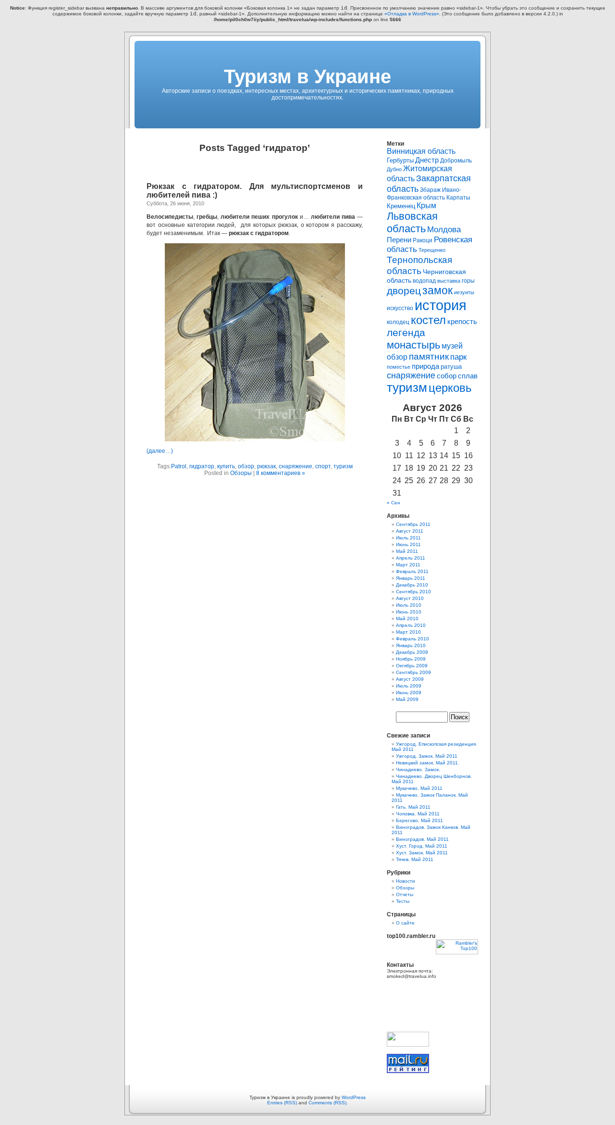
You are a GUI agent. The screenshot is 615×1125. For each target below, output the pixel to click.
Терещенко (431, 250)
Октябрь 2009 (412, 665)
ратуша (451, 366)
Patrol (178, 466)
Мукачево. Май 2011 (419, 788)
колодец (398, 322)
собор (446, 376)
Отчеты (404, 894)
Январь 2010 (411, 645)
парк (458, 357)
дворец (404, 291)
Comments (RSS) (327, 1102)
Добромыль (456, 160)
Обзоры (241, 473)
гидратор (201, 466)
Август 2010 (410, 598)
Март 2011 (408, 564)
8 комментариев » (280, 473)
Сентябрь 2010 (413, 591)
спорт (323, 466)
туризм (343, 466)
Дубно (394, 169)
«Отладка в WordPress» (411, 13)
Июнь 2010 (408, 611)
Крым (426, 205)
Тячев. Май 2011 (414, 859)
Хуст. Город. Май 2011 (421, 846)
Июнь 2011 (408, 544)
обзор (246, 466)
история (441, 305)
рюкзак (266, 466)
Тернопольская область (419, 265)
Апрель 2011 (410, 558)
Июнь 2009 (408, 692)
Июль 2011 (408, 537)
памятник (429, 356)
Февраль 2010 (412, 638)
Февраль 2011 (412, 571)
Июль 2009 (408, 685)
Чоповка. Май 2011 (418, 813)
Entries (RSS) (282, 1102)
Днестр (427, 160)
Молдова (444, 229)
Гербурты (400, 160)
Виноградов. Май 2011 (422, 839)
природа (425, 366)
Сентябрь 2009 (413, 672)
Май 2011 (407, 551)
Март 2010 (408, 632)
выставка (448, 281)
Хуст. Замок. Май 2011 (422, 852)
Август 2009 (410, 679)
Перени (399, 240)
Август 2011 (409, 531)
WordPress (354, 1097)
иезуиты (464, 292)
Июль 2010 (408, 605)
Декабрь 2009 (412, 652)
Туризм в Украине (307, 76)
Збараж (430, 190)
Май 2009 (407, 699)
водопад (424, 280)
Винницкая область (421, 151)
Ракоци (422, 240)
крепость (462, 321)
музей (452, 345)
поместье (398, 367)
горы (468, 280)
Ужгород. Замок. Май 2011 (426, 756)
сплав (468, 376)
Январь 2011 (410, 578)
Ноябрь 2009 (411, 659)
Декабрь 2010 (412, 585)
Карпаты (458, 197)
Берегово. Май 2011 (419, 820)
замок (437, 290)
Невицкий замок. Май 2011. (427, 762)
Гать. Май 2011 (413, 807)
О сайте (405, 922)
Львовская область (412, 222)
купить (226, 466)
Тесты (402, 901)
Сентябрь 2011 (413, 524)
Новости (405, 881)
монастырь (413, 345)
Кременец (401, 206)
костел (428, 319)
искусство (400, 308)
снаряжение (295, 466)
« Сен (393, 502)
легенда (406, 332)
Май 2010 (407, 618)
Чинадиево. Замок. (418, 769)
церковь (450, 387)
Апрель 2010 (411, 625)
